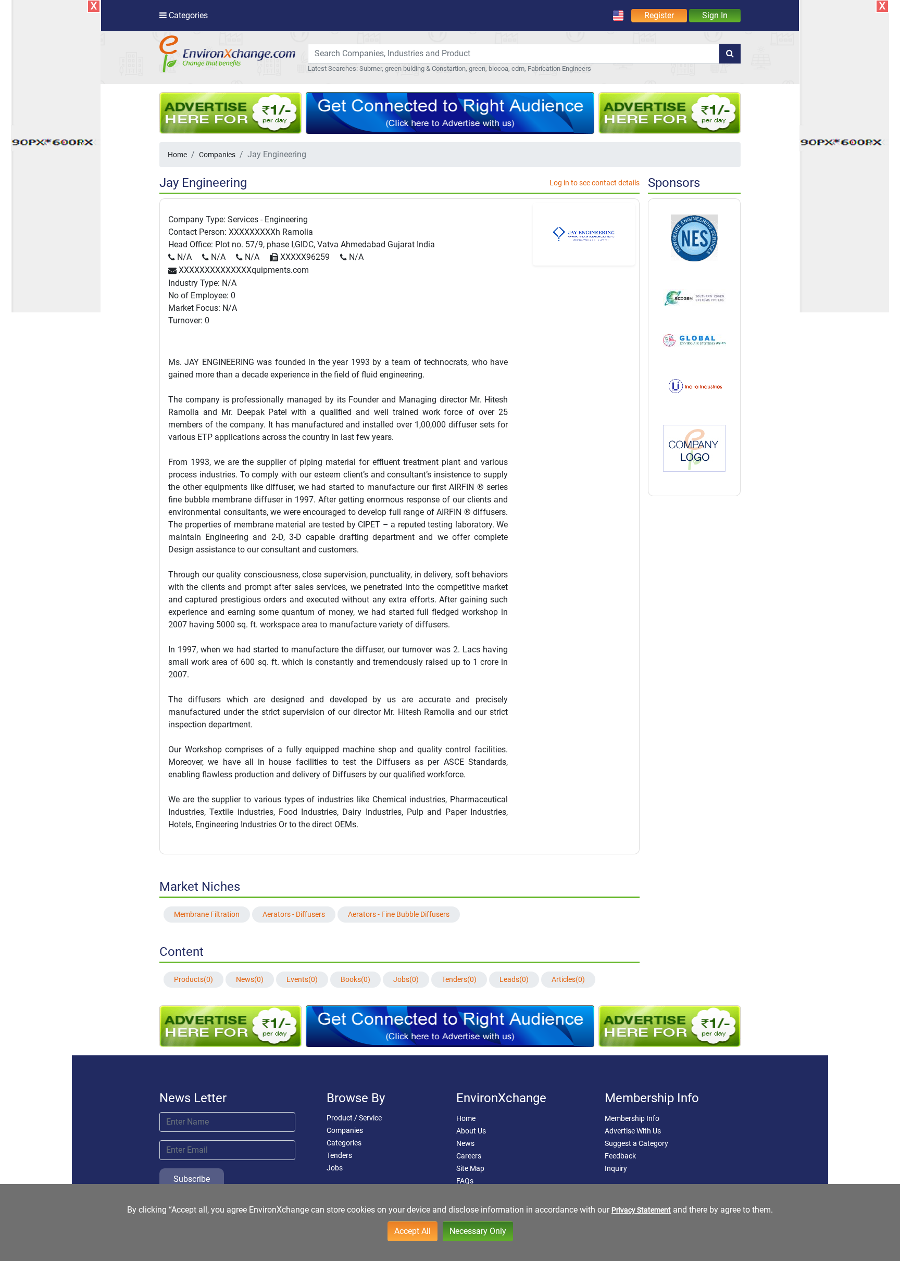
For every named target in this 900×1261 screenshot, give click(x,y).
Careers (468, 1156)
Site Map (470, 1168)
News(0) (250, 979)
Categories (344, 1143)
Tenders (339, 1155)
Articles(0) (568, 979)
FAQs (464, 1181)
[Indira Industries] (694, 385)
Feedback (620, 1156)
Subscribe (191, 1179)
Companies (217, 154)
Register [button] (659, 15)
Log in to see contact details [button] (594, 183)
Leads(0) (514, 979)
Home (177, 154)
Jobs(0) (406, 979)
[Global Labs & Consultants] (694, 340)
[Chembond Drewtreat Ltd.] (694, 297)
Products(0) (193, 979)
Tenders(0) (459, 979)
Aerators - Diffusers (293, 914)
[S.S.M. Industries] (694, 448)
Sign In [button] (715, 15)
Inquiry (616, 1168)
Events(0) (302, 979)
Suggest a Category (636, 1143)
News (465, 1143)
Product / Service (354, 1118)
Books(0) (355, 979)
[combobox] (514, 54)
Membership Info (632, 1118)
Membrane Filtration (207, 914)
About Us (471, 1131)
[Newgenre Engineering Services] (694, 237)
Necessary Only (477, 1231)
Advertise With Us (633, 1131)
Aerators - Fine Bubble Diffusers (398, 914)
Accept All (412, 1231)
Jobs (335, 1168)
